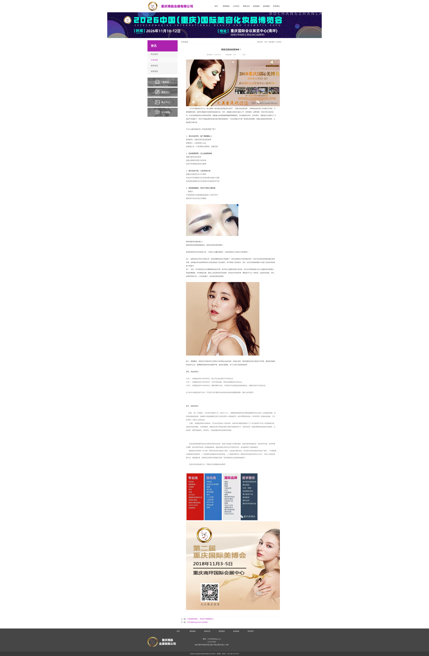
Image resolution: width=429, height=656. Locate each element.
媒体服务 (266, 6)
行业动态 (154, 60)
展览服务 (256, 6)
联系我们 (276, 6)
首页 (216, 6)
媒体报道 (154, 66)
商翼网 (219, 654)
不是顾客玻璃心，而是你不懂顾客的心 (200, 619)
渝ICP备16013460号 (233, 654)
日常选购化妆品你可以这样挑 (197, 622)
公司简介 (236, 6)
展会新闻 (154, 54)
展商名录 (246, 6)
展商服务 (226, 6)
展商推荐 (154, 71)
